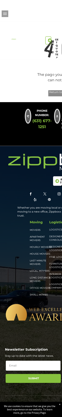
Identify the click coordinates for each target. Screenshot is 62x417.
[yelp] (46, 13)
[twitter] (54, 4)
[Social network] (44, 18)
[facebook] (46, 4)
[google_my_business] (59, 18)
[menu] (5, 13)
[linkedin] (54, 8)
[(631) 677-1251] (48, 40)
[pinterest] (54, 13)
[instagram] (46, 8)
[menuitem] (34, 31)
